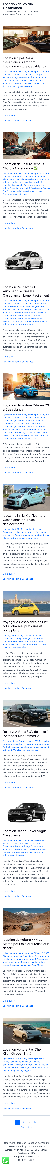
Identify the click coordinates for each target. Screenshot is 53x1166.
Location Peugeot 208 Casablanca (32, 309)
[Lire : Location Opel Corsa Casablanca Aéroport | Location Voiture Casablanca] (26, 39)
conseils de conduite (13, 641)
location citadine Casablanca (24, 179)
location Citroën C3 (24, 420)
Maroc (6, 538)
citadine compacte (25, 532)
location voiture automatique (16, 312)
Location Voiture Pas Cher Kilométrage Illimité (22, 1051)
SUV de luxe (16, 750)
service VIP (35, 849)
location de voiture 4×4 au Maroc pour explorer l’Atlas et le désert (26, 944)
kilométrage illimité (31, 1064)
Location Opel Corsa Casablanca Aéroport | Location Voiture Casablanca (24, 62)
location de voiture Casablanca (30, 426)
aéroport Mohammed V (37, 744)
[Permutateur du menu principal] (47, 9)
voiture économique (28, 538)
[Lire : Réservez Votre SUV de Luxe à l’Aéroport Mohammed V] (26, 713)
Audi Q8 (6, 747)
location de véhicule (17, 1067)
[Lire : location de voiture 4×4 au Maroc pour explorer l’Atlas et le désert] (26, 921)
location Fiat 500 (11, 644)
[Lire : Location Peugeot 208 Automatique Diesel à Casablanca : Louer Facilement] (24, 261)
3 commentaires (10, 741)
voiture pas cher (14, 1070)
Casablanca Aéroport (27, 77)
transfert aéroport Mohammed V (27, 852)
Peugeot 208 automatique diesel (31, 321)
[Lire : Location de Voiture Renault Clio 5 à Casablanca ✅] (26, 145)
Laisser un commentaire (14, 71)
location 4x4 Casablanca (36, 959)
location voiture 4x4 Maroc (16, 962)
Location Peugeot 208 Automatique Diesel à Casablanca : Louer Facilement (26, 291)
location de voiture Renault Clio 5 (26, 182)
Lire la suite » (9, 115)
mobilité (14, 538)
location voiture (35, 1067)
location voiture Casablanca (29, 80)
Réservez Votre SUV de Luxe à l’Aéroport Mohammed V (25, 734)
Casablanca (37, 638)
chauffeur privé (31, 747)
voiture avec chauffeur (13, 855)
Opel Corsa (30, 83)
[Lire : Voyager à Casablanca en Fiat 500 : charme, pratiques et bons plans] (26, 603)
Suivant (26, 1127)
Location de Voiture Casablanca (18, 6)
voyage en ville (18, 647)
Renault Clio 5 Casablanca (21, 191)
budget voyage (23, 638)
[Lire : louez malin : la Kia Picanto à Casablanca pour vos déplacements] (26, 497)
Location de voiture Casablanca (18, 74)
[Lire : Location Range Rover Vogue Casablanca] (26, 812)
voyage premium (31, 750)
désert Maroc (16, 959)
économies (8, 1064)
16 (35, 1122)
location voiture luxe (12, 849)
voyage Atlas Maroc (33, 965)
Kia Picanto (16, 535)
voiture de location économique (18, 324)
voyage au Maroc (24, 86)
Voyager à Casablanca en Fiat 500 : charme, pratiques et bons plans (25, 626)
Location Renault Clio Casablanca (19, 185)
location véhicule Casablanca (17, 429)
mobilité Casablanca (32, 188)
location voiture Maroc (13, 83)
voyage (27, 1070)
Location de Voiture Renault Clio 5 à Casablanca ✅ (23, 166)
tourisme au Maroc (29, 644)
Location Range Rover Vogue (29, 846)
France (18, 1064)
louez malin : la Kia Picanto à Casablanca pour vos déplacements (24, 520)
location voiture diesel (25, 318)
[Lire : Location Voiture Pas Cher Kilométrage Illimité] (26, 1031)
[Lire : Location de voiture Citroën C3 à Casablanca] (26, 386)
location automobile (33, 641)
